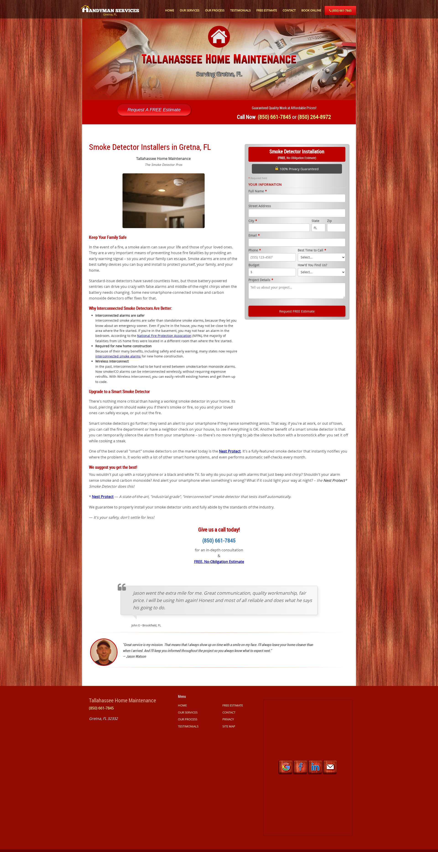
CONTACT (289, 10)
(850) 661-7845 (341, 10)
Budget (253, 265)
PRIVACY (228, 719)
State (315, 221)
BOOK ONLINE (311, 10)
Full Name (257, 191)
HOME (169, 10)
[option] (219, 59)
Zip (329, 221)
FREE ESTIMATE (266, 10)
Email (254, 235)
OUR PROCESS (214, 10)
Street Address (259, 206)
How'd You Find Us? (312, 265)
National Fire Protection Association (164, 336)
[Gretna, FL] (110, 6)
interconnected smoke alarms (118, 356)
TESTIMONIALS (240, 10)
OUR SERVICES (189, 10)
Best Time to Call (312, 250)
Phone (254, 250)
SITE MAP (228, 726)
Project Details (260, 280)
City (252, 221)
